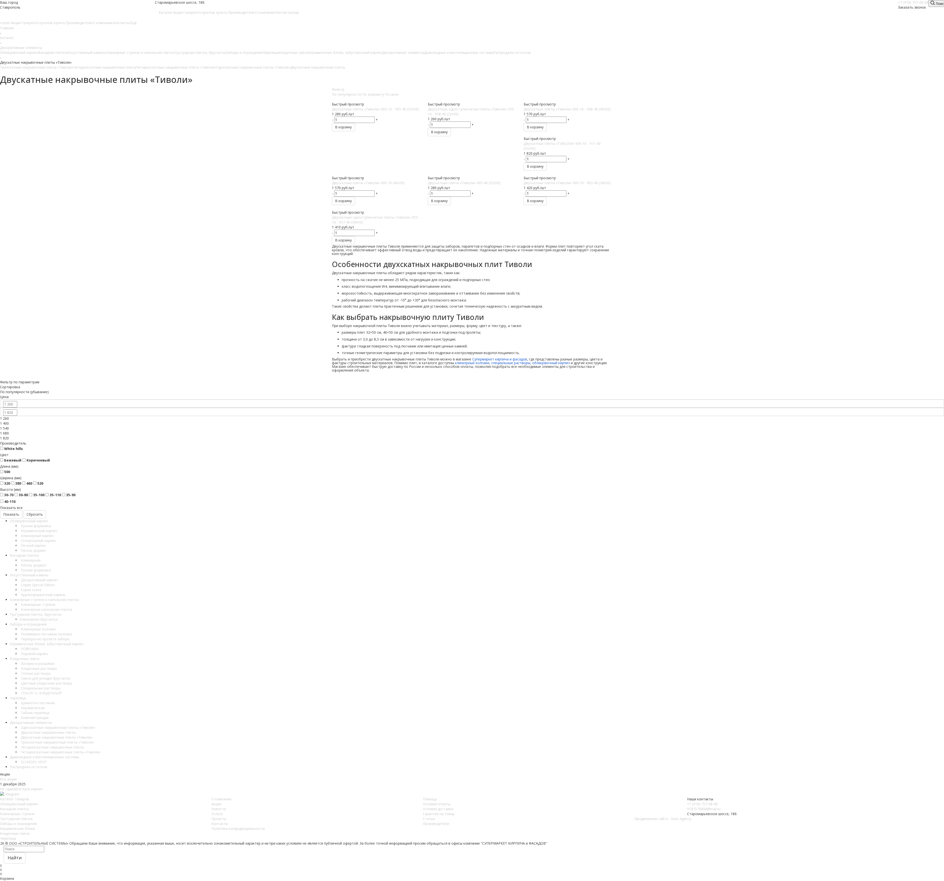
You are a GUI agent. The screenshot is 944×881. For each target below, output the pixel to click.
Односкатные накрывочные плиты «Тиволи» (253, 67)
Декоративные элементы (403, 52)
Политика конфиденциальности (238, 828)
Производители (436, 823)
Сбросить (35, 514)
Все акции (8, 779)
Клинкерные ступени (17, 813)
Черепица (271, 52)
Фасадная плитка (52, 52)
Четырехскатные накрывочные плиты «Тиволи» (176, 67)
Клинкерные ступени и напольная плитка (139, 52)
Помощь (430, 799)
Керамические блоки (17, 828)
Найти (15, 858)
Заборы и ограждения (244, 52)
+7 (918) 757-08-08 (913, 2)
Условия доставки (438, 808)
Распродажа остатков (512, 52)
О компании (221, 799)
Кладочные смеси (293, 52)
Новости (218, 808)
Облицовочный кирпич (19, 52)
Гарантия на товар (439, 813)
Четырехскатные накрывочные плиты (104, 67)
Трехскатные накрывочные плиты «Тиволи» (36, 67)
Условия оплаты (436, 804)
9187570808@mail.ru (704, 808)
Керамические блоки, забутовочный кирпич (345, 52)
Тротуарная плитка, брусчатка (200, 52)
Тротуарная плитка (16, 818)
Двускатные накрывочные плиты (317, 67)
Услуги (216, 813)
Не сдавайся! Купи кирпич (21, 789)
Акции (216, 804)
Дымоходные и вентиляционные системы (458, 52)
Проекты (218, 818)
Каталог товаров (14, 799)
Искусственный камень (86, 52)
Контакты (219, 823)
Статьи (429, 818)
